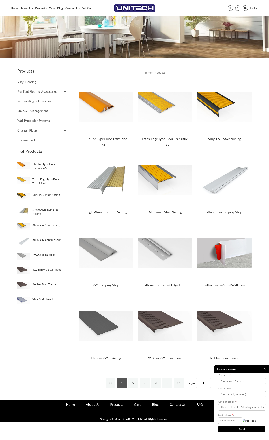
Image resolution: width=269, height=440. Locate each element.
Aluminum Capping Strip (46, 239)
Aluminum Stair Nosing (46, 225)
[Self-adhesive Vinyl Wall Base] (224, 253)
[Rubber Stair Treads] (224, 326)
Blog (60, 8)
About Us (27, 8)
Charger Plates (27, 130)
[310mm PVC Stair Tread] (165, 326)
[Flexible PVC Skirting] (106, 326)
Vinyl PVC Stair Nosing (46, 194)
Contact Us (72, 8)
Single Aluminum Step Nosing (106, 212)
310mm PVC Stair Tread (46, 269)
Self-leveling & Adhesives (34, 101)
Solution (87, 8)
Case (52, 8)
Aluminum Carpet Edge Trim (165, 285)
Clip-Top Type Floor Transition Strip (106, 142)
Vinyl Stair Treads (43, 299)
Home (14, 8)
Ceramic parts (26, 140)
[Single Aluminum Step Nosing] (106, 180)
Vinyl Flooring (26, 82)
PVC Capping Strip (43, 254)
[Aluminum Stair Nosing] (165, 180)
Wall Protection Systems (33, 121)
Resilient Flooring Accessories (37, 91)
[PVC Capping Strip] (106, 253)
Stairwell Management (32, 111)
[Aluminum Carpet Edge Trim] (165, 253)
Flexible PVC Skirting (106, 358)
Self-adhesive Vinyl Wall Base (224, 285)
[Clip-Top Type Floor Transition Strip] (106, 107)
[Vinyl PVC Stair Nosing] (224, 107)
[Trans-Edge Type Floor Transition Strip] (165, 107)
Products (41, 8)
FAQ (200, 404)
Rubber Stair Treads (44, 284)
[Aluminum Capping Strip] (224, 180)
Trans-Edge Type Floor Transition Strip (165, 142)
